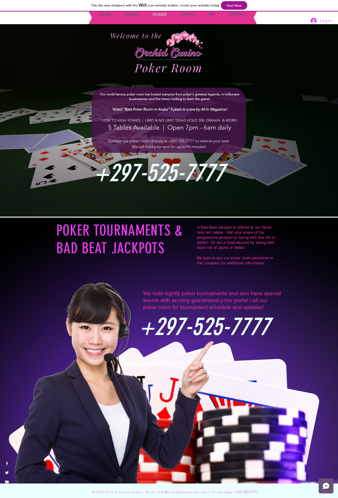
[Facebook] (7, 463)
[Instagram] (7, 491)
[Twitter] (7, 472)
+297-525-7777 (246, 492)
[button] (8, 18)
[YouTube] (7, 482)
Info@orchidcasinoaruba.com (182, 492)
